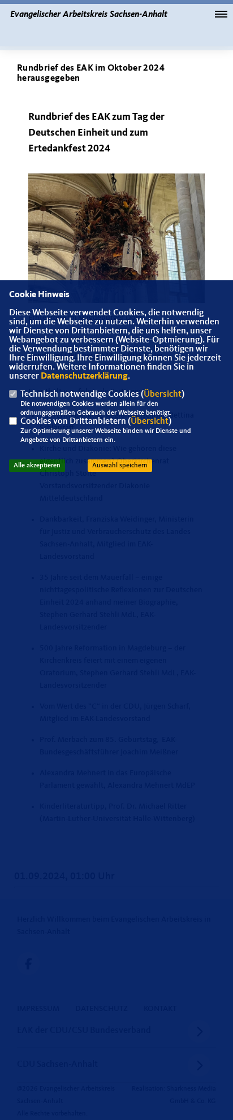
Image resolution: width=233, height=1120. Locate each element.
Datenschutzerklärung (84, 376)
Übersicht (163, 394)
